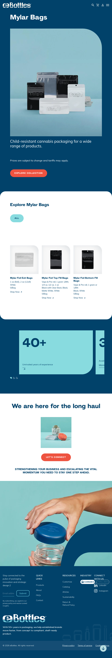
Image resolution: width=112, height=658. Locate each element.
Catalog (66, 587)
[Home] (17, 5)
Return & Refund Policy (69, 603)
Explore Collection (28, 173)
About (39, 590)
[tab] (102, 582)
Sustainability (68, 597)
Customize (67, 582)
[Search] (93, 5)
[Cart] (97, 5)
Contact (39, 600)
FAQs (38, 595)
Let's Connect (56, 457)
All (17, 218)
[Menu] (107, 5)
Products (40, 585)
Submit (22, 593)
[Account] (102, 5)
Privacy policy (68, 645)
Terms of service (85, 645)
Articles (66, 592)
